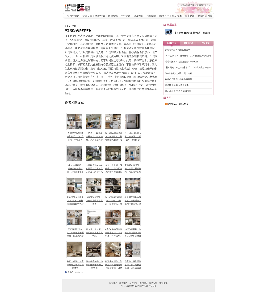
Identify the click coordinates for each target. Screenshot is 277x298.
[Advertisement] (187, 165)
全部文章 (87, 15)
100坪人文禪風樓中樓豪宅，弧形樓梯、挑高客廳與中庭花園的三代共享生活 (94, 139)
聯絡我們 (123, 283)
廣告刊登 (133, 283)
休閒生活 (100, 15)
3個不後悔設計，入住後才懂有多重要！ (94, 200)
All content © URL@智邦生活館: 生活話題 (138, 286)
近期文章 (172, 43)
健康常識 (113, 15)
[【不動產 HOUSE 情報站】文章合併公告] (168, 35)
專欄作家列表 (205, 15)
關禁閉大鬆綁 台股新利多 (177, 85)
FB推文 (205, 43)
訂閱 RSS (163, 283)
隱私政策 (153, 283)
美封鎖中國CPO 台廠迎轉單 (178, 91)
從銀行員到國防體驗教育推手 (178, 79)
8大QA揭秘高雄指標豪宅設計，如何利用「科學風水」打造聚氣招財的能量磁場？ (113, 235)
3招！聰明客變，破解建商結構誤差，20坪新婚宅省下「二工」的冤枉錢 (75, 171)
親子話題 (190, 15)
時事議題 (151, 15)
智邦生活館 (73, 15)
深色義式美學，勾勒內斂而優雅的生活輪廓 (94, 264)
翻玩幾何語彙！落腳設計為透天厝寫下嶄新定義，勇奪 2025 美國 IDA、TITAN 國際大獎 (113, 267)
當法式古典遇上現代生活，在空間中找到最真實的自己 (113, 168)
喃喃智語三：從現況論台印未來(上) (181, 61)
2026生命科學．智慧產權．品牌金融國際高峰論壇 (188, 55)
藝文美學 (177, 15)
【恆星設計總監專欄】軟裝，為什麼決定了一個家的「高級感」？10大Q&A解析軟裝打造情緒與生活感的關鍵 (188, 67)
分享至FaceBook (75, 272)
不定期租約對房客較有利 (78, 30)
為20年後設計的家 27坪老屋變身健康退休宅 (75, 264)
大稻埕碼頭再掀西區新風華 (177, 50)
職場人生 (164, 15)
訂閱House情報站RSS (178, 104)
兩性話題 (125, 15)
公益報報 (138, 15)
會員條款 (143, 283)
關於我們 (113, 283)
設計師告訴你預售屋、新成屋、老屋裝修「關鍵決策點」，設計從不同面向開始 (133, 139)
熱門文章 (188, 43)
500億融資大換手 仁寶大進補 (178, 73)
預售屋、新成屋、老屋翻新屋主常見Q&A (94, 232)
